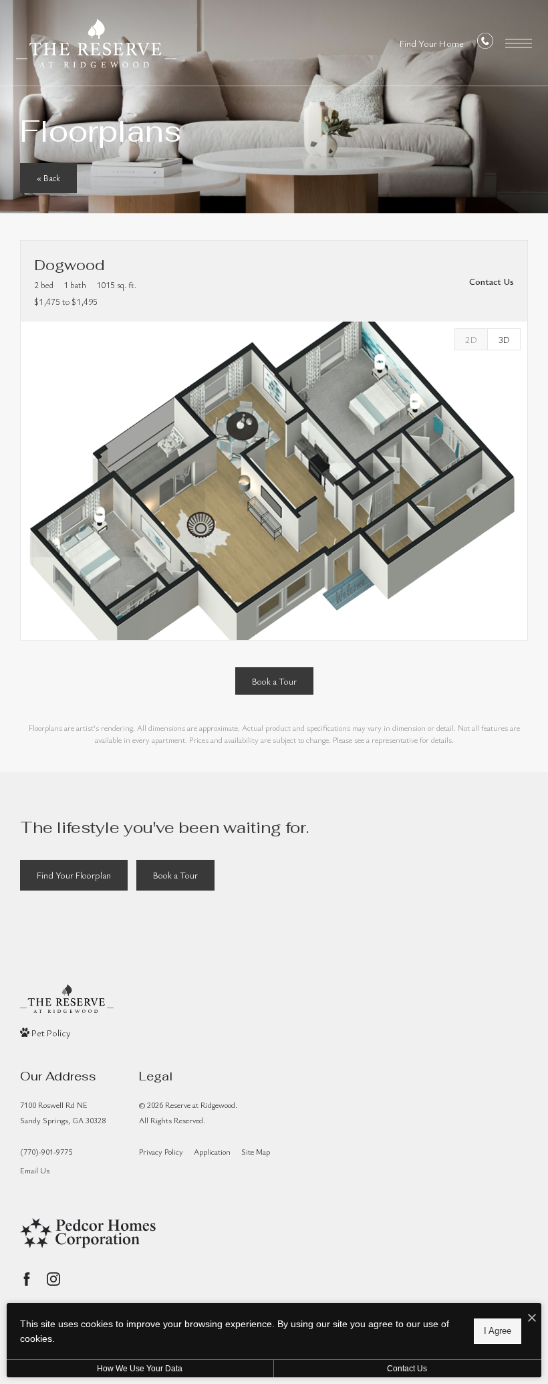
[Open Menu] (518, 43)
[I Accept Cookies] (532, 1318)
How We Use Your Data (139, 1368)
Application (212, 1151)
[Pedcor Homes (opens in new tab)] (88, 1233)
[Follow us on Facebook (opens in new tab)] (26, 1279)
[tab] (470, 339)
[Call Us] (485, 44)
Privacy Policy (161, 1151)
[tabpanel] (274, 480)
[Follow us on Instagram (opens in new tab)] (53, 1279)
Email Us (34, 1170)
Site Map (255, 1151)
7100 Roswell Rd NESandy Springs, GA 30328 (63, 1112)
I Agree (497, 1331)
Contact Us (407, 1368)
